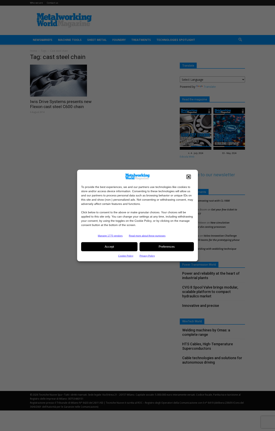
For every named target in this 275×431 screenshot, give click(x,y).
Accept (109, 246)
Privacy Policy (147, 255)
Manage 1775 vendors (110, 235)
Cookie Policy (125, 255)
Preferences (167, 246)
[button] (189, 177)
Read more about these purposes (147, 235)
